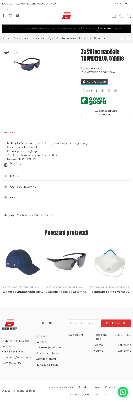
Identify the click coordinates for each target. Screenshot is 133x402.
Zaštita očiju (45, 38)
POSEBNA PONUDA (106, 29)
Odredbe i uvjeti (46, 358)
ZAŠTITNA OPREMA (85, 28)
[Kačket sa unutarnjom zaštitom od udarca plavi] (23, 262)
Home (6, 38)
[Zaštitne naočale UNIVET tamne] (122, 38)
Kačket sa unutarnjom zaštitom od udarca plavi (23, 291)
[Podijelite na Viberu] (102, 90)
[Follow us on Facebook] (3, 15)
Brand (14, 176)
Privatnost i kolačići (61, 387)
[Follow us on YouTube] (18, 16)
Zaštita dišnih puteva (101, 287)
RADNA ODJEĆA (31, 28)
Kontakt (41, 341)
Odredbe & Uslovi (89, 387)
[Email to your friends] (115, 90)
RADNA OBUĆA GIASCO (16, 28)
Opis (12, 132)
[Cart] (114, 15)
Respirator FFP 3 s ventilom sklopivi (110, 291)
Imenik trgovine (80, 394)
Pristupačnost (114, 387)
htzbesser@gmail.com (16, 357)
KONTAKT (118, 28)
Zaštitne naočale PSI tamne (66, 291)
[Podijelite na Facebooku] (96, 90)
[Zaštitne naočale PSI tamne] (128, 38)
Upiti (12, 197)
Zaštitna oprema (23, 38)
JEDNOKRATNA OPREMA (47, 28)
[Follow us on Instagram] (10, 16)
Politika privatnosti (47, 353)
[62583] (5, 52)
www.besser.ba (11, 362)
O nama (41, 336)
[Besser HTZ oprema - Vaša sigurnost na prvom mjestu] (66, 15)
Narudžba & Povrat (47, 364)
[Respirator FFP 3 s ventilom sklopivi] (110, 262)
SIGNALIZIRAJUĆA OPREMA (67, 28)
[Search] (128, 15)
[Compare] (15, 53)
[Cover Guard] (94, 101)
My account (122, 3)
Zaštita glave (9, 287)
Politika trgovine (22, 186)
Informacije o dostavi (49, 347)
